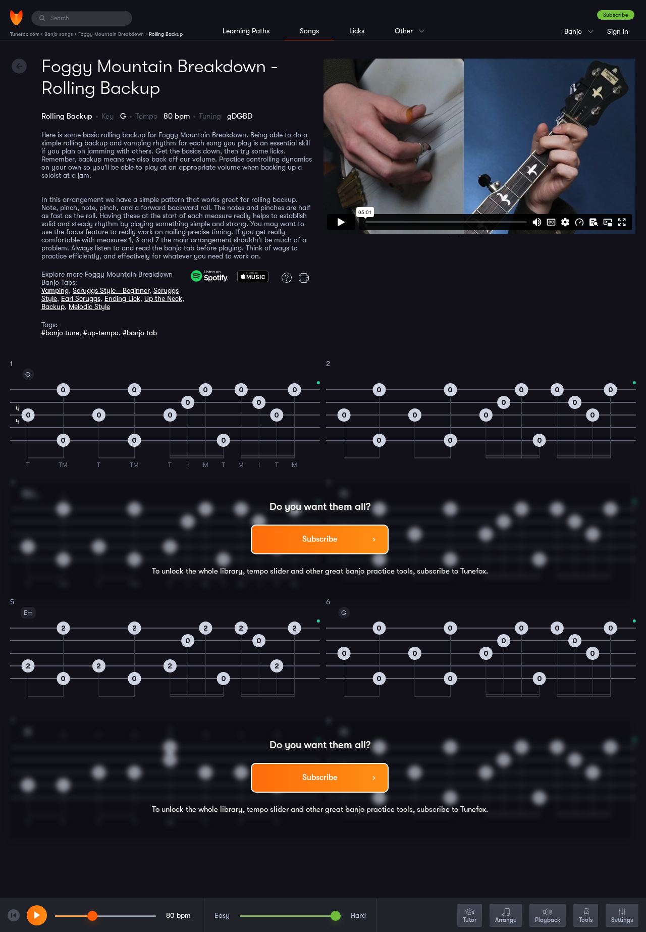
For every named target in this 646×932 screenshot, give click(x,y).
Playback (547, 919)
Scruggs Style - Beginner (111, 290)
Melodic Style (89, 306)
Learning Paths (246, 31)
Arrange (505, 919)
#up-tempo (101, 333)
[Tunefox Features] (285, 277)
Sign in (617, 31)
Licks (356, 31)
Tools (586, 919)
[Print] (306, 277)
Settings (622, 919)
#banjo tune (60, 333)
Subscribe (615, 15)
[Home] (16, 17)
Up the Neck (163, 298)
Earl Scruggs (80, 298)
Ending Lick (122, 298)
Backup (53, 306)
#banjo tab (140, 333)
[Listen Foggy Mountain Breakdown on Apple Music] (253, 279)
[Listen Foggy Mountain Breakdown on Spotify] (209, 276)
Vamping (55, 290)
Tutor (469, 919)
